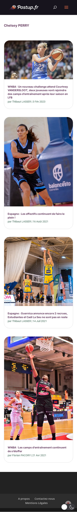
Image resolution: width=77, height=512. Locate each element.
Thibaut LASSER (21, 101)
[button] (68, 507)
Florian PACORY (21, 455)
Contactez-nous (45, 498)
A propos (24, 498)
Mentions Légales (36, 503)
